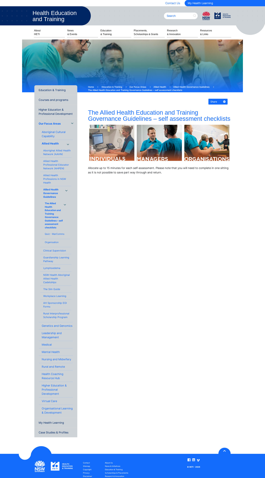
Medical (47, 344)
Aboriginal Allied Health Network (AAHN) (57, 152)
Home (91, 87)
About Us (109, 463)
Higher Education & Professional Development (56, 111)
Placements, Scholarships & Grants (146, 32)
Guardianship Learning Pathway (56, 259)
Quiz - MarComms (54, 233)
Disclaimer (87, 476)
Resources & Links (206, 32)
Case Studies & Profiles (53, 432)
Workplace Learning (54, 296)
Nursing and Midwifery (56, 359)
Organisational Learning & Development (57, 410)
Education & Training (106, 32)
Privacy (86, 473)
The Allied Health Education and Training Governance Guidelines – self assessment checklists (54, 215)
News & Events (72, 32)
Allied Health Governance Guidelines (50, 193)
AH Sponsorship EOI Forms (55, 304)
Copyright (87, 469)
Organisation (52, 242)
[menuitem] (55, 90)
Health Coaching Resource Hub (52, 376)
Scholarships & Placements (116, 473)
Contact (86, 463)
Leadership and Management (52, 335)
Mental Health (51, 352)
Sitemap (86, 466)
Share (213, 101)
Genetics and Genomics (57, 325)
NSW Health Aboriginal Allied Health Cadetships (56, 278)
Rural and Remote (53, 366)
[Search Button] (195, 16)
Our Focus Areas (50, 123)
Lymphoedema (51, 268)
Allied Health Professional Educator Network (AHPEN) (56, 164)
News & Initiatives (112, 466)
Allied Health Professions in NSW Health (54, 179)
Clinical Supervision (54, 250)
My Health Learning (200, 3)
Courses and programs (53, 99)
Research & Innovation (174, 32)
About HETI (37, 32)
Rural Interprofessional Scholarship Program (56, 315)
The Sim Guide (51, 289)
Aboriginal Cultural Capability (53, 134)
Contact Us (172, 3)
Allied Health (50, 143)
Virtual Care (49, 401)
